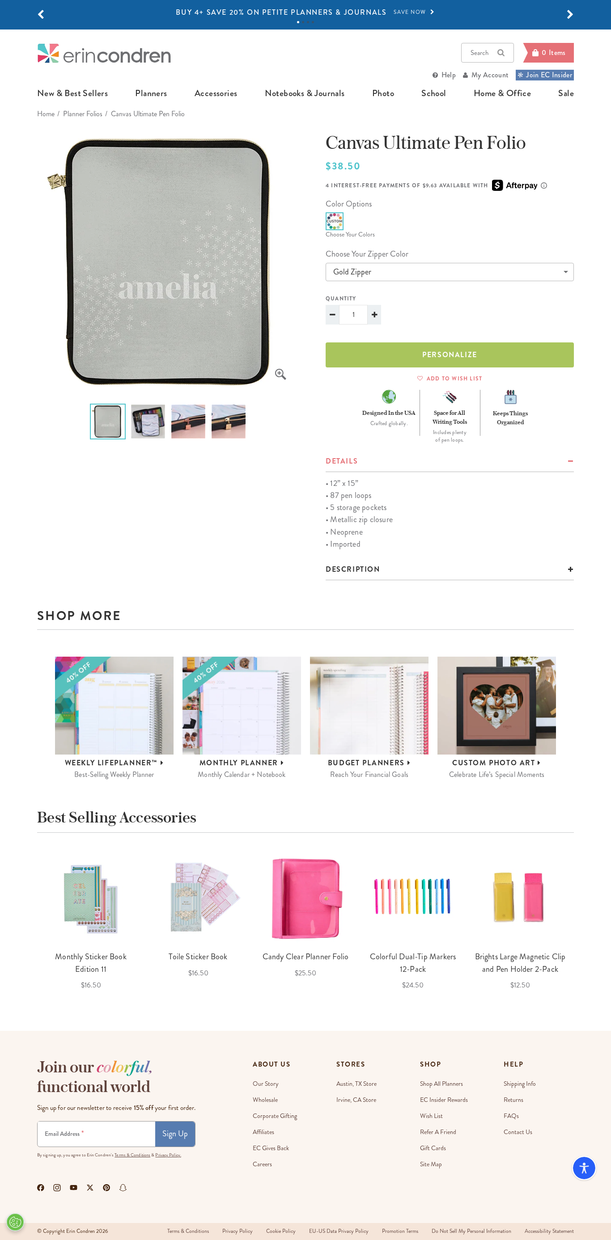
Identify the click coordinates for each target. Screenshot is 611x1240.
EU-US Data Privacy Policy (339, 1231)
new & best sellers (72, 93)
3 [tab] (308, 22)
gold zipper (352, 272)
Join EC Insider (549, 75)
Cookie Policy (281, 1231)
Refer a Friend (438, 1132)
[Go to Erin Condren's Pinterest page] (106, 1187)
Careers (262, 1164)
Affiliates (263, 1132)
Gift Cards (433, 1148)
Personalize (449, 355)
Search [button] (479, 53)
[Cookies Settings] (15, 1222)
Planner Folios (82, 114)
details (342, 461)
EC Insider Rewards (444, 1100)
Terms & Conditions (132, 1155)
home (46, 114)
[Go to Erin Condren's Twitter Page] (90, 1187)
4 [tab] (313, 22)
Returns (513, 1100)
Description (353, 569)
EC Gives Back (271, 1148)
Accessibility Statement (549, 1231)
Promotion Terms (400, 1231)
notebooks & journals (305, 93)
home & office (502, 93)
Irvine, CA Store (356, 1100)
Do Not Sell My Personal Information (471, 1231)
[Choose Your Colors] (335, 221)
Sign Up (175, 1133)
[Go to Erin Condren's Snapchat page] (123, 1187)
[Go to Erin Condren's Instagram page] (57, 1187)
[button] (40, 14)
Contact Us (518, 1132)
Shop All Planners (441, 1084)
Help (448, 75)
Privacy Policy (237, 1231)
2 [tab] (303, 22)
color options (349, 204)
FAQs (511, 1116)
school (433, 93)
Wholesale (265, 1100)
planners (151, 93)
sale (566, 93)
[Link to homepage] (104, 53)
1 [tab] (298, 22)
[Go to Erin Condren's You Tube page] (73, 1187)
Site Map (431, 1164)
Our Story (266, 1084)
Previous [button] (30, 920)
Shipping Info (520, 1084)
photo (383, 93)
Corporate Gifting (275, 1116)
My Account (490, 75)
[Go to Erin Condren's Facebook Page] (40, 1187)
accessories (216, 93)
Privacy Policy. (168, 1155)
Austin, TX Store (356, 1084)
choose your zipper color (367, 254)
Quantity (341, 299)
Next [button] (580, 920)
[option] (305, 12)
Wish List (431, 1116)
